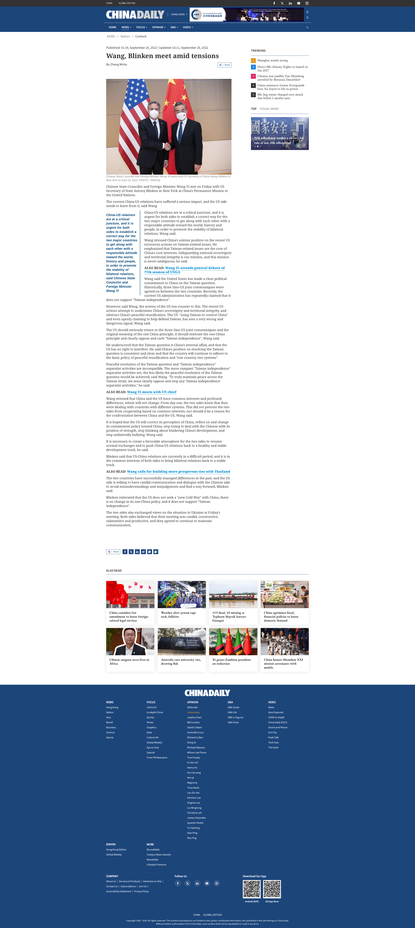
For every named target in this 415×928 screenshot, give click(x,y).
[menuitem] (178, 14)
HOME (112, 27)
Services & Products (129, 881)
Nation (125, 36)
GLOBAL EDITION (127, 3)
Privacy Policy (141, 891)
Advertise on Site (152, 881)
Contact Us (112, 886)
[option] (280, 133)
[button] (255, 146)
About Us (111, 881)
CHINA (109, 3)
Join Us (143, 886)
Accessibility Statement (118, 891)
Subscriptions (128, 886)
